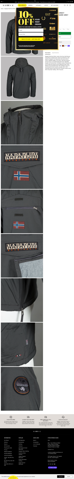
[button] (57, 8)
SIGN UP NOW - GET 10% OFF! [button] (31, 39)
